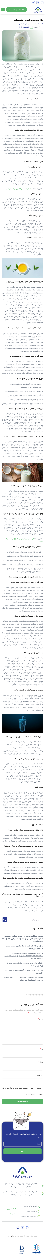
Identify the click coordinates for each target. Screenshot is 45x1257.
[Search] (5, 919)
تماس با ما (11, 1236)
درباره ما (26, 1236)
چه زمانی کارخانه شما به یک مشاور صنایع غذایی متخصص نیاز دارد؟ (24, 947)
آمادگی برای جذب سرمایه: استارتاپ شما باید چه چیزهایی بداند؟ (25, 964)
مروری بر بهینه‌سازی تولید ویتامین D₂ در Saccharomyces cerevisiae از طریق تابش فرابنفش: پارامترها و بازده (23, 956)
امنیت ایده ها (19, 1236)
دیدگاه (40, 1019)
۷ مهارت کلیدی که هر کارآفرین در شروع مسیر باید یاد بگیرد (23, 971)
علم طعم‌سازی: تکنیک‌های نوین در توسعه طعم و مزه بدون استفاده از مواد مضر (23, 979)
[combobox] (24, 919)
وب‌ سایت (40, 1075)
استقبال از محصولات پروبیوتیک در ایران (19, 189)
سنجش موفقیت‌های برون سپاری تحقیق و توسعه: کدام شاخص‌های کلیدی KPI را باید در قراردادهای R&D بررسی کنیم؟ (22, 939)
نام (41, 1049)
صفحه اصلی (33, 1236)
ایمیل (41, 1062)
